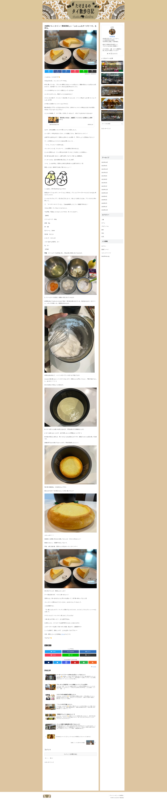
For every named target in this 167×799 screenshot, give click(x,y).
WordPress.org (105, 256)
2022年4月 (104, 165)
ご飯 (103, 219)
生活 (50, 645)
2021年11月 (105, 172)
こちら (62, 634)
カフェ (103, 223)
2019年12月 (105, 210)
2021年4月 (104, 182)
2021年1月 (104, 186)
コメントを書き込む (70, 754)
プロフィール (105, 226)
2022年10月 (105, 162)
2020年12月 (105, 189)
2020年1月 (104, 206)
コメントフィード (106, 253)
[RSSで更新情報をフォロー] (92, 662)
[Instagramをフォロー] (66, 662)
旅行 (103, 229)
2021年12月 (105, 169)
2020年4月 (104, 196)
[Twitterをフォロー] (57, 662)
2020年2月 (104, 203)
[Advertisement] (70, 777)
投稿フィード (105, 249)
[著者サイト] (48, 662)
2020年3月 (104, 199)
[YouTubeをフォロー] (75, 662)
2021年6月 (104, 176)
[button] (122, 123)
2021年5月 (104, 179)
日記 (46, 645)
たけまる (112, 36)
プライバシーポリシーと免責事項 (116, 795)
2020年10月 (105, 193)
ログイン (104, 246)
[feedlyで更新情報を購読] (84, 662)
